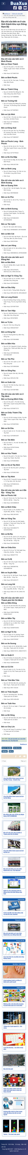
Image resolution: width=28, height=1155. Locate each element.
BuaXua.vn (23, 744)
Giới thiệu (11, 1144)
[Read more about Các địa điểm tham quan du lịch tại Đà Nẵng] (14, 789)
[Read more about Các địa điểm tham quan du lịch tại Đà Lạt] (14, 844)
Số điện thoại (17, 748)
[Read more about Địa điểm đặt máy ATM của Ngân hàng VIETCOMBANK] (14, 807)
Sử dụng (17, 1144)
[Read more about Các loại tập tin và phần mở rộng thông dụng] (14, 948)
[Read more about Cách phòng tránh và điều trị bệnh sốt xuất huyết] (14, 972)
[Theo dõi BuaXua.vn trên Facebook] (14, 8)
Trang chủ (4, 1144)
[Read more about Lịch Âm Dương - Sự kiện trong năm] (14, 1039)
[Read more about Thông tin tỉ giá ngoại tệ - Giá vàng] (14, 1018)
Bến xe (11, 751)
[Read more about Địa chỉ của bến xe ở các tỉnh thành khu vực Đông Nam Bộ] (14, 926)
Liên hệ (3, 1147)
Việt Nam (4, 751)
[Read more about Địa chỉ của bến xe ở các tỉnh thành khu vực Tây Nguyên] (14, 862)
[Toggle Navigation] (3, 3)
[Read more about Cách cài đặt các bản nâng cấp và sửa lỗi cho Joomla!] (14, 906)
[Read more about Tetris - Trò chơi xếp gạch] (14, 1126)
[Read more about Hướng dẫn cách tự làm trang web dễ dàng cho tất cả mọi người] (14, 1103)
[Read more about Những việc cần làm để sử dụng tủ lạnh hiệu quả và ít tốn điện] (14, 995)
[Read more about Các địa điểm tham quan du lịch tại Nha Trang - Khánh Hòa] (14, 771)
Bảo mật (23, 1144)
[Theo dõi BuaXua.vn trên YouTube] (25, 8)
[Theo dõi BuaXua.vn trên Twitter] (20, 8)
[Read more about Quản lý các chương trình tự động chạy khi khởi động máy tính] (14, 884)
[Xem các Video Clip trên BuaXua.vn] (24, 756)
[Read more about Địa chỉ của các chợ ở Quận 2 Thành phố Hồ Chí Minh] (14, 825)
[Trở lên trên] (25, 1152)
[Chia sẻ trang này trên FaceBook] (15, 756)
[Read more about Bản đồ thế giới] (14, 1060)
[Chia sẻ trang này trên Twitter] (20, 756)
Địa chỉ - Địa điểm (6, 748)
